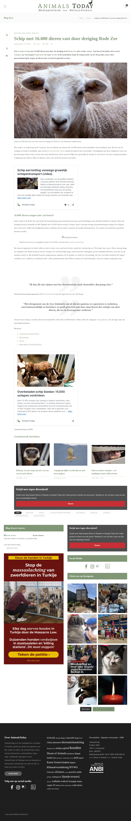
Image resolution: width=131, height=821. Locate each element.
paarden (72, 772)
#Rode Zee (94, 512)
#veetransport (39, 516)
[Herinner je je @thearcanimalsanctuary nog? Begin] (82, 598)
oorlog (66, 772)
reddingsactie (56, 777)
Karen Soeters (38, 535)
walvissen (68, 785)
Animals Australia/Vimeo (76, 242)
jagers (81, 758)
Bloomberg (23, 337)
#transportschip (22, 516)
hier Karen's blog (14, 545)
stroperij (75, 776)
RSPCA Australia (46, 294)
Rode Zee (72, 51)
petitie (79, 772)
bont (80, 738)
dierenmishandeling (73, 742)
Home (81, 18)
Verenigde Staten (75, 781)
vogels (49, 785)
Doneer (70, 504)
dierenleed (57, 742)
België (77, 738)
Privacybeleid (94, 738)
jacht (76, 757)
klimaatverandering (58, 767)
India (54, 758)
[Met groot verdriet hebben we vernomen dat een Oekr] (112, 690)
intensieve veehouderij (63, 758)
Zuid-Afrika (55, 789)
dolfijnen (59, 748)
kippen (72, 762)
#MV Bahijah (80, 512)
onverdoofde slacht (57, 151)
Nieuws (89, 18)
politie (49, 777)
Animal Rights (60, 738)
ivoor (71, 758)
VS (54, 785)
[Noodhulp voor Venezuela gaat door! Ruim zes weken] (112, 659)
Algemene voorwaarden (109, 738)
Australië (43, 55)
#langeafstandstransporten (60, 512)
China (49, 742)
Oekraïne (50, 772)
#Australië (29, 512)
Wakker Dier (60, 785)
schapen (17, 55)
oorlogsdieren (102, 320)
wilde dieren (77, 785)
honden (75, 748)
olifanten (59, 771)
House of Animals (17, 538)
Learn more (13, 773)
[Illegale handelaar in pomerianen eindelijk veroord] (82, 659)
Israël (54, 55)
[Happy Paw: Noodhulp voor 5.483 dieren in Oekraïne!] (112, 598)
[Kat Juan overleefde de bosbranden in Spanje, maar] (82, 690)
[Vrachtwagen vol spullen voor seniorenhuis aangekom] (112, 629)
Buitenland (19, 33)
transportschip (24, 51)
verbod (64, 781)
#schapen (106, 512)
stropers (49, 781)
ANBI (121, 738)
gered (66, 748)
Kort (28, 33)
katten (65, 762)
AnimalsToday (18, 44)
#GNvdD (51, 738)
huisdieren (70, 754)
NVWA (73, 767)
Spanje (66, 776)
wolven (49, 789)
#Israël (41, 512)
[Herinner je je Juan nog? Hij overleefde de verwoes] (82, 629)
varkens (56, 781)
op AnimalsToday (34, 345)
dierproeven (51, 748)
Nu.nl (21, 341)
